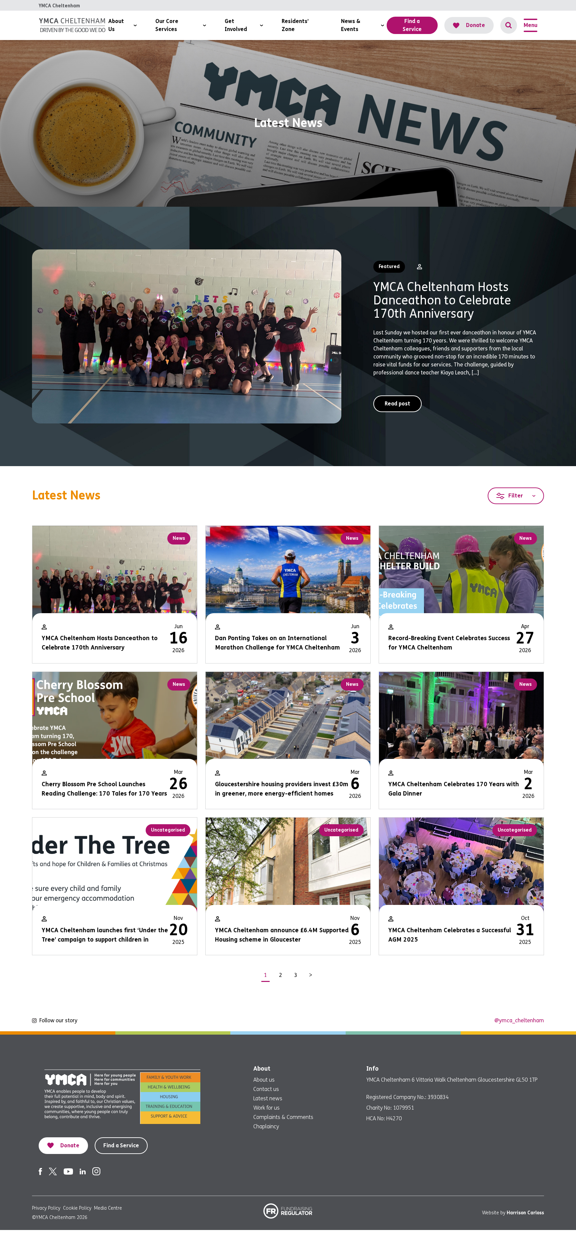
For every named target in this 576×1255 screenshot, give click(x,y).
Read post (397, 403)
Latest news (267, 1098)
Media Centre (108, 1208)
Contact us (266, 1089)
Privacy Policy (46, 1208)
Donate (475, 25)
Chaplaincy (266, 1126)
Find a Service (121, 1145)
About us (264, 1080)
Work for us (266, 1108)
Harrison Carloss (525, 1213)
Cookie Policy (77, 1208)
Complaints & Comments (283, 1117)
